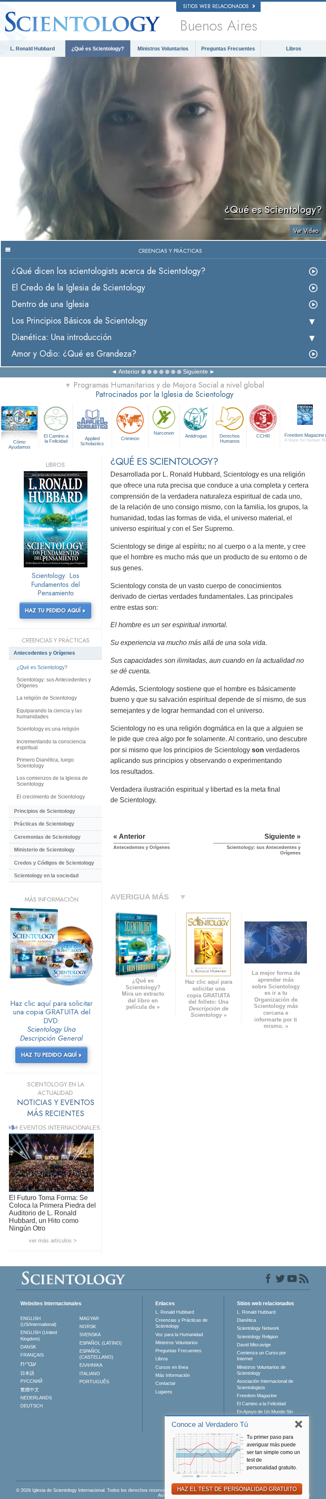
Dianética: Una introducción (61, 337)
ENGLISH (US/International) (38, 1321)
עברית (28, 1363)
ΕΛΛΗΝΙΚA (90, 1365)
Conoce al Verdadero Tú (209, 1425)
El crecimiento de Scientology (51, 797)
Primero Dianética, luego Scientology (45, 763)
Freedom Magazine (257, 1395)
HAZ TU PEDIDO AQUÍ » (55, 610)
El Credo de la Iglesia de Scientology (78, 288)
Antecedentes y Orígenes (44, 653)
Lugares (163, 1391)
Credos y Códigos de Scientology (54, 863)
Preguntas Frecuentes (228, 49)
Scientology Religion (257, 1336)
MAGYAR (89, 1318)
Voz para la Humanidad (179, 1334)
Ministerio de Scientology (44, 850)
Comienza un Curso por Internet (261, 1355)
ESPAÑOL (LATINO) (100, 1342)
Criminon (130, 438)
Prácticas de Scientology (44, 824)
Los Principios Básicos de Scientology (79, 321)
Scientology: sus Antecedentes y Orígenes (54, 683)
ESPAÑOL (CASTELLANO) (96, 1353)
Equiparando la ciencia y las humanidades (49, 714)
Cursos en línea (171, 1367)
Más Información (172, 1375)
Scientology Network (258, 1328)
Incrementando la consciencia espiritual (51, 745)
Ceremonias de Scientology (47, 837)
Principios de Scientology (44, 811)
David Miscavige (254, 1344)
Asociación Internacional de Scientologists (265, 1384)
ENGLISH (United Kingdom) (38, 1335)
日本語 (27, 1373)
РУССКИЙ (31, 1381)
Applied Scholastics (92, 440)
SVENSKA (90, 1334)
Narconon (164, 432)
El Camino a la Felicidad (56, 438)
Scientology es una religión (48, 729)
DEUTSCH (31, 1405)
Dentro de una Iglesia (50, 304)
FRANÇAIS (32, 1354)
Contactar (165, 1383)
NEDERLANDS (36, 1397)
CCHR (263, 435)
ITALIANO (89, 1373)
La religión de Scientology (47, 698)
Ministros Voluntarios (163, 49)
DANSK (28, 1346)
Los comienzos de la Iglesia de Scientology (52, 781)
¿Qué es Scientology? (97, 49)
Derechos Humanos (229, 438)
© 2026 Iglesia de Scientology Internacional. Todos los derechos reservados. (95, 1490)
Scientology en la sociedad (46, 876)
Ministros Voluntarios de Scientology (261, 1370)
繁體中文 (29, 1389)
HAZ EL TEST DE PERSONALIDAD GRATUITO (237, 1489)
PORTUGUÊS (94, 1381)
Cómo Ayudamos (19, 442)
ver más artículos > (53, 1240)
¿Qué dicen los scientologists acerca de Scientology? (108, 271)
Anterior (129, 371)
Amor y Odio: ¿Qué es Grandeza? (73, 354)
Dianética (246, 1320)
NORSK (87, 1326)
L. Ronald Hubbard (32, 49)
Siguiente (195, 371)
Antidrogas (196, 435)
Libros (293, 49)
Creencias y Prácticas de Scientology (181, 1323)
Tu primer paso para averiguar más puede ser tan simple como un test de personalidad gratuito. (273, 1452)
